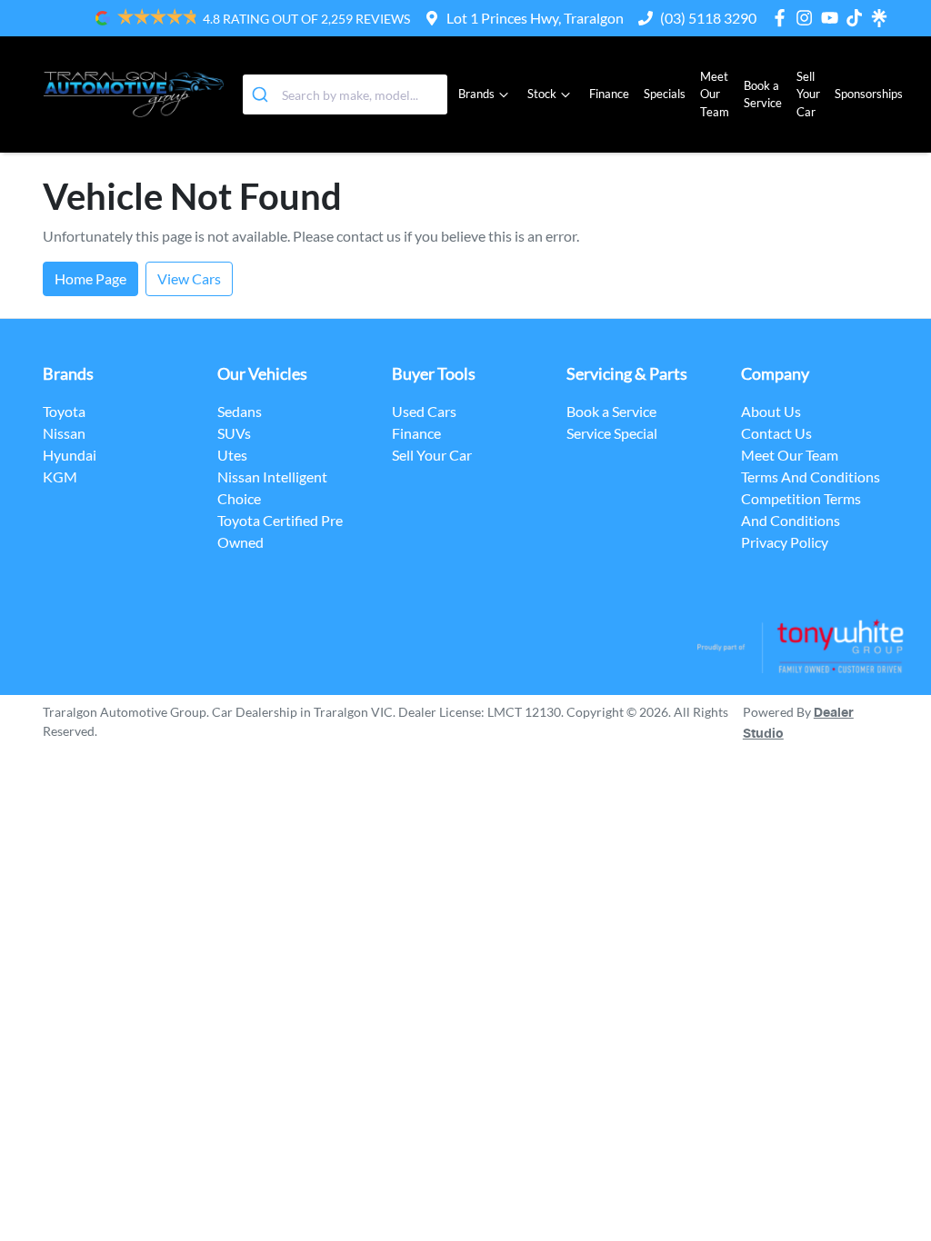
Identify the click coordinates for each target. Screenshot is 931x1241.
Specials (665, 93)
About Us (771, 411)
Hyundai (69, 454)
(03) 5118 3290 (708, 17)
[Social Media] (858, 17)
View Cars (189, 278)
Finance (609, 93)
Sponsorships (869, 93)
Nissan (64, 433)
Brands (476, 93)
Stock (541, 93)
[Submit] (262, 94)
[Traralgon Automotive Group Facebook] (783, 17)
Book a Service (763, 94)
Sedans (239, 411)
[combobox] (345, 94)
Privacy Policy (784, 542)
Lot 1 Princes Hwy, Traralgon (535, 17)
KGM (60, 476)
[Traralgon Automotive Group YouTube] (833, 17)
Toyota (64, 411)
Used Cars (424, 411)
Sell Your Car (808, 93)
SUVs (234, 433)
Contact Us (776, 433)
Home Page (90, 278)
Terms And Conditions (810, 476)
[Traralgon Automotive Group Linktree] (879, 18)
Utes (232, 454)
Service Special (611, 433)
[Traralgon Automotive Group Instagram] (808, 17)
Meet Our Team (714, 93)
